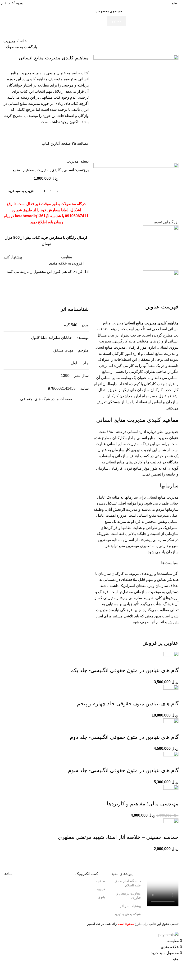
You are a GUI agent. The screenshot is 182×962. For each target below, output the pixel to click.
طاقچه (100, 881)
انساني (69, 170)
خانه (23, 41)
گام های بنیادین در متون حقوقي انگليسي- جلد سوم (123, 770)
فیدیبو (101, 889)
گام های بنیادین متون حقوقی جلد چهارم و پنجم (127, 704)
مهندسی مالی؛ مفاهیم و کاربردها (142, 804)
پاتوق (101, 897)
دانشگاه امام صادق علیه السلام (127, 883)
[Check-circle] (44, 413)
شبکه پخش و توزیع (127, 914)
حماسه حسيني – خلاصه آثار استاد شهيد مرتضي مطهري (118, 837)
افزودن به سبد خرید (21, 191)
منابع (16, 170)
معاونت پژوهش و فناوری (128, 895)
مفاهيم (28, 170)
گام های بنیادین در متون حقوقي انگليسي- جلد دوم (124, 737)
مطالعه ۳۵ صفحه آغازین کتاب (65, 143)
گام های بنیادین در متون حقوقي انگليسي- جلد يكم (124, 670)
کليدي (56, 170)
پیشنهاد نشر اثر (130, 906)
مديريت (9, 41)
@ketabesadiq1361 (32, 216)
